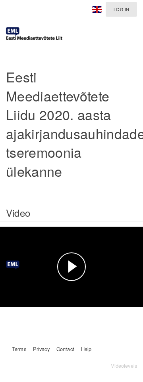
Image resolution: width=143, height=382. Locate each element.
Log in (121, 9)
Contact (65, 349)
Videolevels (124, 365)
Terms (19, 349)
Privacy (41, 349)
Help (86, 349)
